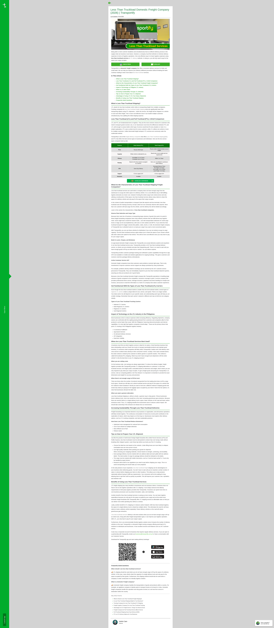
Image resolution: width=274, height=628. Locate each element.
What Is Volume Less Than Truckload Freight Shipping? (128, 598)
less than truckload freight (140, 468)
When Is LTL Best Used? (123, 89)
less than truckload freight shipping (135, 109)
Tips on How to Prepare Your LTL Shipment (128, 94)
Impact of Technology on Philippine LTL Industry (129, 87)
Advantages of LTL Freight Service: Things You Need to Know (129, 607)
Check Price (127, 64)
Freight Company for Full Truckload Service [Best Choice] (128, 609)
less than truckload (138, 72)
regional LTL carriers (117, 292)
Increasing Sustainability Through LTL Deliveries (129, 91)
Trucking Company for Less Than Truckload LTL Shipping (128, 603)
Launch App (4, 619)
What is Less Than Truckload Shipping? (127, 79)
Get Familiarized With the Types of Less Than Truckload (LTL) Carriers (136, 85)
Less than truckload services (119, 514)
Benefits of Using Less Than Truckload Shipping (129, 98)
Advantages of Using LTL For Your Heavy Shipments (131, 96)
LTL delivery (133, 58)
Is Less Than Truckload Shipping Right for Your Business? (128, 601)
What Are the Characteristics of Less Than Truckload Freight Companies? (137, 83)
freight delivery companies (133, 136)
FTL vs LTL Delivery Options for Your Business (125, 614)
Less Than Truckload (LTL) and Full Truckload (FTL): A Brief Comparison (136, 81)
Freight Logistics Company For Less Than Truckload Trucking (129, 605)
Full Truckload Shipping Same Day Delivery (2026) (126, 612)
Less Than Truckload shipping (155, 136)
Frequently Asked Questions (124, 100)
